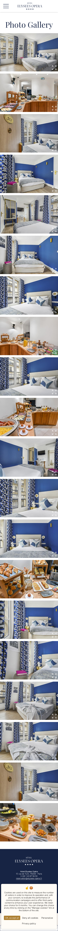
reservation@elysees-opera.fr (29, 878)
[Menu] (6, 6)
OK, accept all (12, 918)
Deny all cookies (30, 918)
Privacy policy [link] (29, 923)
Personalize (47, 918)
